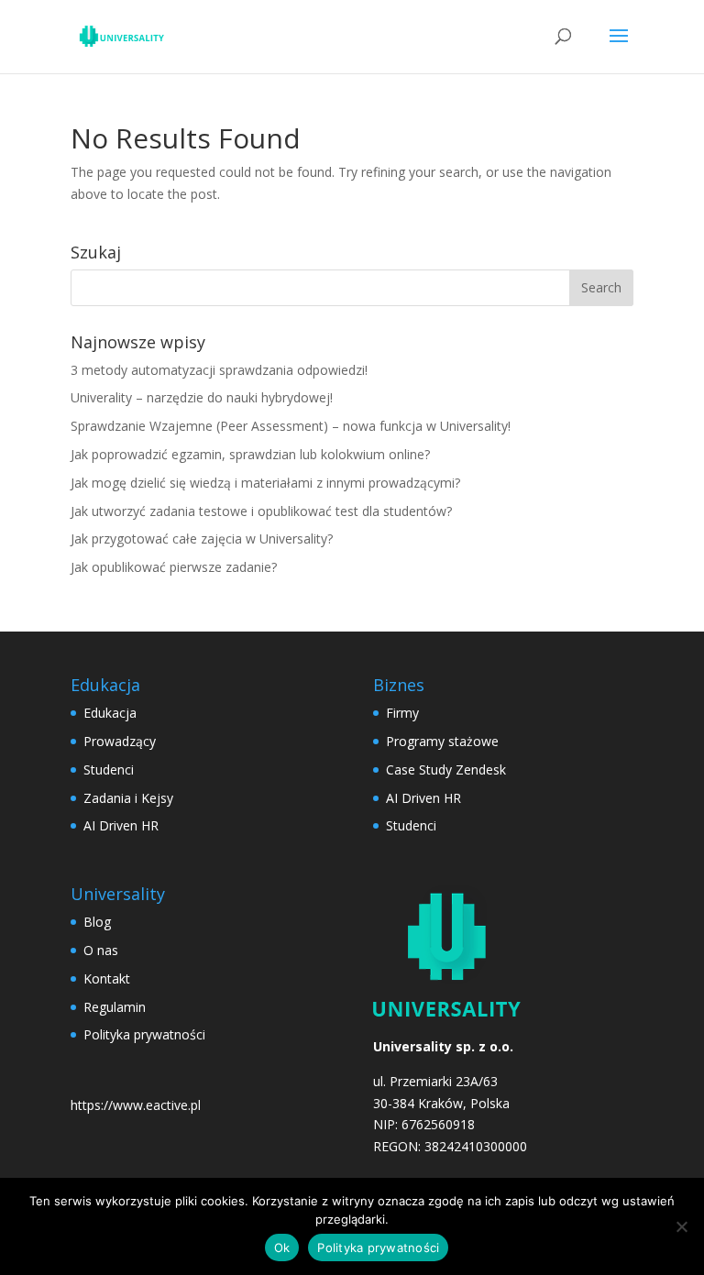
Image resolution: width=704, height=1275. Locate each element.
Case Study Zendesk (446, 769)
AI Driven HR (121, 825)
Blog (97, 921)
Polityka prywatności (144, 1034)
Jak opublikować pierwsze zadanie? (174, 567)
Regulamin (114, 1007)
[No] (681, 1226)
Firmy (402, 712)
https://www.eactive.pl (136, 1105)
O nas (100, 950)
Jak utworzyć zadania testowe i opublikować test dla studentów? (261, 511)
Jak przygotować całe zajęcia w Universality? (202, 538)
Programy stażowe (442, 741)
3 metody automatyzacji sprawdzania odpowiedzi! (219, 370)
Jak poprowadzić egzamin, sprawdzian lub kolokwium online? (250, 454)
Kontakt (106, 978)
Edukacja (110, 712)
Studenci (108, 769)
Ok (282, 1247)
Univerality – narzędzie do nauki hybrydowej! (202, 397)
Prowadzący (119, 741)
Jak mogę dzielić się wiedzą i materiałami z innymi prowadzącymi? (265, 482)
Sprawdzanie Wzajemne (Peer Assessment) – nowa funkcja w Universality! (291, 425)
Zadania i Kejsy (128, 798)
